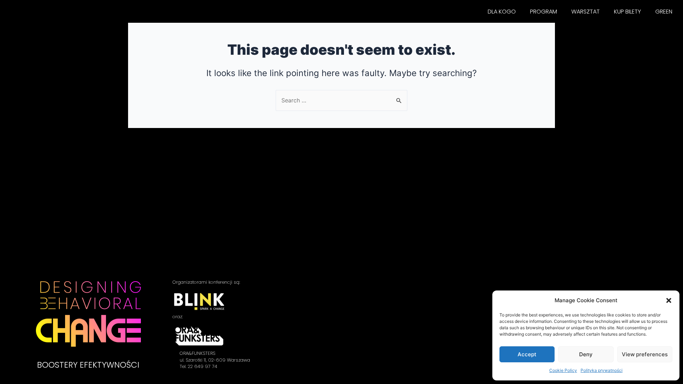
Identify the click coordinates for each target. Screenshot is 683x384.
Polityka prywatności (602, 370)
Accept (527, 354)
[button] (668, 300)
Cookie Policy (563, 370)
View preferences (645, 354)
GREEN (663, 11)
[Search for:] (341, 100)
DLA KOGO (502, 11)
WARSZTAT (585, 11)
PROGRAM (543, 11)
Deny (586, 354)
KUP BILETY (627, 11)
